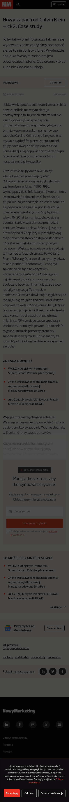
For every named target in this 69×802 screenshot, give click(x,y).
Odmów (29, 793)
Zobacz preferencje (51, 793)
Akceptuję (12, 793)
